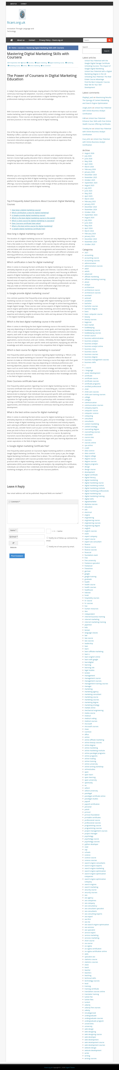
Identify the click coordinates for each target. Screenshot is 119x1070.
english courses (91, 531)
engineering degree (92, 526)
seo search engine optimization (97, 924)
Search (85, 47)
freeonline (89, 568)
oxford (87, 788)
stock (87, 965)
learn (87, 649)
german (88, 571)
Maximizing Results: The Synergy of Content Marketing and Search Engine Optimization (97, 100)
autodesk (88, 301)
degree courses (91, 461)
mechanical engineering (94, 710)
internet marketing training (95, 622)
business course (91, 351)
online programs (91, 756)
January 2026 (90, 172)
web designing (90, 1032)
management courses (93, 681)
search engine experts (93, 866)
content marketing (92, 424)
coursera (21, 48)
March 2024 (89, 231)
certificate (88, 376)
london (87, 673)
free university (90, 560)
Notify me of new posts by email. (61, 546)
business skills (90, 362)
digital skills (89, 499)
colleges (88, 400)
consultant (89, 418)
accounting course (92, 258)
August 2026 (89, 153)
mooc (87, 729)
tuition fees (89, 999)
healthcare (89, 590)
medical (88, 716)
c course (88, 368)
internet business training (95, 617)
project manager (91, 833)
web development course (94, 1042)
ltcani (24, 63)
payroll (87, 801)
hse (86, 606)
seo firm (88, 919)
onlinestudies (90, 769)
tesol (86, 983)
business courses (91, 354)
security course (90, 890)
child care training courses (95, 394)
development (90, 472)
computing (89, 416)
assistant (88, 295)
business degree (91, 357)
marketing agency (91, 692)
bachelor (88, 303)
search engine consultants (95, 863)
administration (90, 263)
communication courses (94, 405)
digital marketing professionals (97, 491)
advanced (88, 274)
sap (86, 849)
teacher (88, 970)
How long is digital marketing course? (26, 210)
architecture (89, 287)
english (87, 528)
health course (90, 584)
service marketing (91, 935)
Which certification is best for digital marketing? (30, 213)
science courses (91, 860)
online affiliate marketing (94, 740)
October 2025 (90, 180)
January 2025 (90, 204)
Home (14, 48)
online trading (90, 758)
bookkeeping (89, 327)
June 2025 (88, 191)
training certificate (92, 989)
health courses (90, 587)
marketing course (14, 65)
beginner (88, 322)
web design (89, 1029)
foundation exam (91, 555)
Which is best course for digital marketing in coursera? (33, 221)
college (87, 397)
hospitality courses (92, 598)
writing (87, 1056)
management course (93, 678)
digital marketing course (57, 63)
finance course (90, 547)
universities (89, 1024)
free (86, 558)
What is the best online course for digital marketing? (32, 226)
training (88, 986)
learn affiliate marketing (94, 651)
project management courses (96, 831)
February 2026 (90, 169)
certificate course (91, 378)
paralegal (88, 793)
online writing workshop (94, 766)
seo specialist (90, 930)
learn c (87, 654)
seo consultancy (91, 906)
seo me (87, 922)
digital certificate (91, 475)
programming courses (93, 828)
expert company (91, 536)
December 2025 (91, 175)
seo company (90, 903)
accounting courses (92, 260)
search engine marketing (94, 868)
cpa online (89, 445)
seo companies (90, 900)
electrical (88, 512)
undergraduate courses (94, 1018)
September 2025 (91, 183)
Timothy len (87, 128)
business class (90, 349)
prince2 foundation (92, 815)
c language (89, 370)
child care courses (92, 392)
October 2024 (90, 212)
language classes (91, 633)
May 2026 (88, 161)
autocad (88, 298)
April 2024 (89, 228)
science (87, 855)
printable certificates (93, 817)
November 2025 (91, 177)
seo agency (89, 898)
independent (90, 614)
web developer (90, 1037)
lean (86, 646)
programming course (93, 825)
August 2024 (89, 217)
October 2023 (90, 244)
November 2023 (91, 241)
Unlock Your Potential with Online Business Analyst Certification (97, 111)
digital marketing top (93, 493)
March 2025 (89, 199)
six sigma (88, 946)
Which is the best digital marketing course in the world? (33, 218)
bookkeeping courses (93, 333)
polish (87, 809)
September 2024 (91, 215)
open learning (90, 777)
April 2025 (89, 196)
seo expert (89, 916)
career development (92, 373)
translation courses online (95, 991)
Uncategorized (90, 1013)
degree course (90, 459)
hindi (87, 595)
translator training (92, 994)
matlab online (90, 708)
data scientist (90, 453)
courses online (90, 443)
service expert (90, 932)
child (86, 389)
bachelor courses (91, 306)
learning (88, 665)
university (88, 1026)
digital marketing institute (95, 488)
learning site (89, 667)
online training (90, 761)
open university (91, 780)
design (87, 467)
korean (87, 630)
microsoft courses (91, 726)
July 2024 (88, 220)
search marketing (91, 887)
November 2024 (91, 209)
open (87, 772)
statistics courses (91, 962)
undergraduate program (94, 1021)
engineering (89, 517)
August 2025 (89, 185)
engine (87, 515)
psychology (89, 836)
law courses (89, 641)
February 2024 (90, 233)
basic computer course (93, 314)
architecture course (92, 290)
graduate (88, 579)
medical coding (90, 718)
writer (87, 1053)
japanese (88, 625)
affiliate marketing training (95, 279)
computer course (91, 410)
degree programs (91, 464)
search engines (90, 884)
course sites (89, 437)
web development (92, 1040)
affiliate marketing (92, 277)
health (87, 582)
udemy (87, 1010)
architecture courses (93, 293)
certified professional (93, 386)
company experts (91, 408)
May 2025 (88, 193)
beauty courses (90, 319)
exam (87, 534)
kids (86, 627)
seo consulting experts (93, 914)
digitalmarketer (91, 501)
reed (86, 847)
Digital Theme (70, 1067)
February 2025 (90, 201)
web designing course (93, 1034)
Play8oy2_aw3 (88, 97)
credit (87, 448)
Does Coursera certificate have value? (26, 223)
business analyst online (94, 346)
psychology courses (92, 841)
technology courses (92, 981)
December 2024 (91, 207)
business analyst (91, 343)
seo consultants (91, 911)
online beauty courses (93, 742)
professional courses (93, 823)
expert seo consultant (93, 542)
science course (90, 858)
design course (90, 469)
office (87, 734)
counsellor (89, 434)
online (25, 65)
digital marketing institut (94, 485)
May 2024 (88, 225)
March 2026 (89, 167)
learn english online (92, 657)
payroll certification (92, 804)
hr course (88, 600)
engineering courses (93, 523)
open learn (89, 775)
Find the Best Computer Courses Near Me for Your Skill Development (97, 84)
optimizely (89, 783)
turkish (87, 1002)
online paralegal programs (95, 753)
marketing (70, 63)
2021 (86, 252)
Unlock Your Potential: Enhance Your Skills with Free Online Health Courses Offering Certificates (97, 121)
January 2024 (90, 236)
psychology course (92, 839)
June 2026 (88, 158)
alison (87, 282)
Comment (15, 502)
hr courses (89, 603)
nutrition (88, 732)
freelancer (89, 566)
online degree (90, 745)
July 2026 (88, 156)
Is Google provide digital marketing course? (28, 215)
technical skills (90, 978)
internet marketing (92, 619)
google (87, 574)
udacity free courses (92, 1007)
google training (90, 576)
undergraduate (90, 1015)
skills (86, 954)
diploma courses (91, 504)
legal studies (89, 670)
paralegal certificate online (95, 796)
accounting (89, 255)
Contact (23, 4)
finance (87, 544)
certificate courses (92, 381)
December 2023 (91, 239)
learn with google (91, 659)
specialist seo (90, 957)
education (88, 507)
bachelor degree (91, 309)
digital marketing (41, 63)
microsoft (88, 724)
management (90, 675)
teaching (88, 975)
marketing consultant (93, 694)
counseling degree (92, 429)
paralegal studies (91, 799)
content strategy (91, 426)
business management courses (97, 360)
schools (87, 852)
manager (88, 686)
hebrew (88, 592)
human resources (91, 609)
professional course (92, 820)
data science (89, 451)
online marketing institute (95, 750)
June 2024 (88, 223)
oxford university (91, 791)
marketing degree (91, 702)
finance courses (91, 550)
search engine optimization (95, 871)
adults (87, 271)
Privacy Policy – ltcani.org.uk (51, 40)
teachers (88, 973)
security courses (91, 892)
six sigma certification (93, 949)
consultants (89, 421)
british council (90, 335)
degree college (90, 456)
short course (89, 941)
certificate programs (92, 384)
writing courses (91, 1058)
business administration (94, 338)
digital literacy (90, 477)
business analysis (91, 341)
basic (87, 311)
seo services (89, 927)
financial (88, 552)
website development (93, 1050)
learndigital (89, 662)
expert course (90, 539)
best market (89, 325)
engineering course (92, 520)
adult (87, 269)
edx (86, 509)
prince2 (88, 812)
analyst (87, 285)
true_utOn (86, 139)
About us (13, 4)
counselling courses (92, 432)
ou (86, 785)
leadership (89, 643)
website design (90, 1048)
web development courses (95, 1045)
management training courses (96, 683)
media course (90, 713)
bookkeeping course (92, 330)
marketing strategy (92, 705)
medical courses (91, 721)
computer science (91, 413)
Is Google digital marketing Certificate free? (28, 229)
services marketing (92, 938)
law (86, 635)
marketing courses (92, 700)
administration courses (94, 266)
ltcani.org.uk (16, 22)
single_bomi (87, 108)
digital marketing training (94, 496)
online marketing (35, 65)
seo (86, 895)
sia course (89, 943)
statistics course (91, 959)
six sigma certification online (96, 951)
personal (88, 807)
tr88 (84, 118)
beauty (87, 317)
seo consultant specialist (94, 908)
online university (91, 764)
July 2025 (88, 188)
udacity (87, 1005)
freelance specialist (92, 563)
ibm (86, 611)
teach (87, 967)
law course (89, 638)
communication (91, 402)
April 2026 (89, 164)
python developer (91, 844)
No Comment (47, 65)
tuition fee (89, 997)
